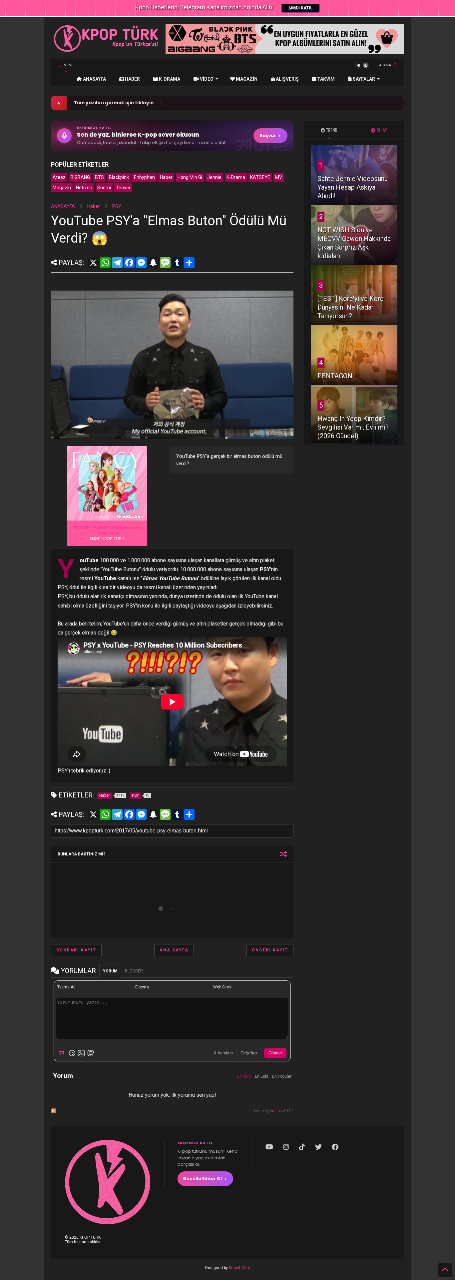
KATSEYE (260, 177)
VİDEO (206, 79)
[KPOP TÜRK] (106, 50)
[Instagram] (286, 1147)
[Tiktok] (302, 1147)
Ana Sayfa (174, 950)
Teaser (123, 187)
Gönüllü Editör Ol (202, 1178)
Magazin (62, 187)
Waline (275, 1111)
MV (278, 177)
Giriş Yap (248, 1053)
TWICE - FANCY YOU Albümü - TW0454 (107, 530)
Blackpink (119, 177)
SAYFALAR (363, 79)
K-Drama (236, 177)
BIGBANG (80, 177)
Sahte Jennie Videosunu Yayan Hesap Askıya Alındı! (352, 187)
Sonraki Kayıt (76, 950)
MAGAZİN (246, 79)
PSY (116, 206)
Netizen (84, 187)
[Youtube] (269, 1147)
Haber (166, 177)
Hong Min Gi (190, 177)
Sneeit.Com (239, 1267)
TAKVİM (325, 79)
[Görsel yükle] (81, 1053)
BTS (99, 177)
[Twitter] (318, 1147)
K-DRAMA (169, 79)
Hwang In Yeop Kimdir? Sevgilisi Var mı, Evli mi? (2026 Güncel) (353, 427)
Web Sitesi (222, 987)
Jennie (214, 177)
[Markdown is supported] (63, 1053)
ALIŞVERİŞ (287, 79)
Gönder (275, 1053)
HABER (132, 79)
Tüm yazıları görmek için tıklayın (114, 103)
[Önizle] (91, 1053)
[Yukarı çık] (445, 1270)
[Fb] (335, 1147)
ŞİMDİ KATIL (300, 8)
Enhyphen (144, 177)
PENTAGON (334, 376)
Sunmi (104, 187)
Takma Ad (66, 987)
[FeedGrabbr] (130, 517)
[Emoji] (72, 1053)
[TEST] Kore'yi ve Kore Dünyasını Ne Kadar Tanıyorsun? (350, 307)
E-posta (142, 987)
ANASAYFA (94, 79)
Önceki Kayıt (270, 950)
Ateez (59, 177)
